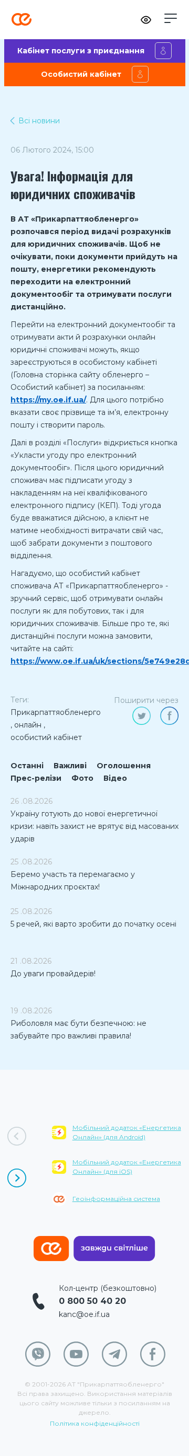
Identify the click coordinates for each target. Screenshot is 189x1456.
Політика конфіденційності (95, 1423)
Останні (27, 765)
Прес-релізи (35, 778)
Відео (115, 778)
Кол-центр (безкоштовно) (107, 1288)
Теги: (19, 699)
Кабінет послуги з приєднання (80, 50)
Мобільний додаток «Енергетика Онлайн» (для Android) (126, 1132)
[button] (170, 18)
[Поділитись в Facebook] (169, 716)
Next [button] (16, 1178)
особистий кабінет (46, 737)
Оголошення (124, 765)
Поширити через (146, 700)
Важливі (70, 765)
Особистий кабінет (81, 74)
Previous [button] (16, 1136)
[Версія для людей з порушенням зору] (146, 19)
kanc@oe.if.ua (84, 1314)
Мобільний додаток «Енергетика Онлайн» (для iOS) (126, 1166)
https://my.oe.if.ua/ (48, 400)
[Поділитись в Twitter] (141, 716)
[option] (120, 1172)
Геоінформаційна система (116, 1199)
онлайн (27, 725)
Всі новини (39, 120)
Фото (82, 778)
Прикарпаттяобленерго (55, 712)
